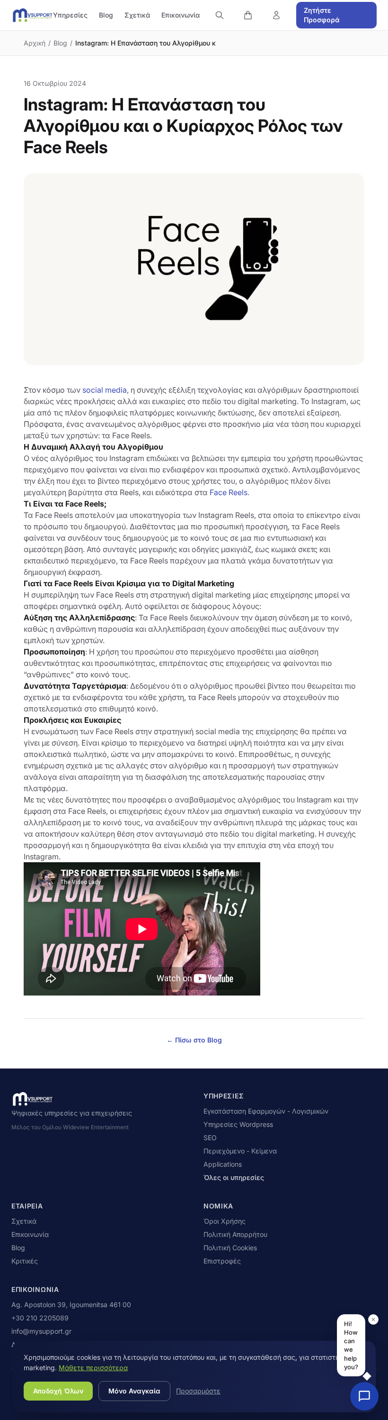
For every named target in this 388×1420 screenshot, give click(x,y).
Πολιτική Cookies (230, 1248)
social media (104, 390)
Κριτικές (24, 1261)
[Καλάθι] (247, 15)
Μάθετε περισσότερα (93, 1368)
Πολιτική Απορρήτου (235, 1234)
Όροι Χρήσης (224, 1221)
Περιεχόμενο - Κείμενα (240, 1151)
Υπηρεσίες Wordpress (238, 1124)
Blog (106, 15)
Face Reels (228, 492)
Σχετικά (137, 15)
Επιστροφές (222, 1261)
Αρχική (34, 43)
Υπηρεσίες (70, 15)
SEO (210, 1138)
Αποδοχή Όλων (58, 1391)
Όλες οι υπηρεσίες (233, 1177)
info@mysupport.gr (41, 1331)
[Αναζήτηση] (219, 15)
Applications (222, 1164)
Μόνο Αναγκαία (134, 1391)
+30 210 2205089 (40, 1318)
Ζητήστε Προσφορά (322, 15)
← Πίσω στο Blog (194, 1040)
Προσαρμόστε (198, 1391)
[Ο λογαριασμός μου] (276, 15)
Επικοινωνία (180, 15)
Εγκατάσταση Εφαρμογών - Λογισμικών (265, 1111)
